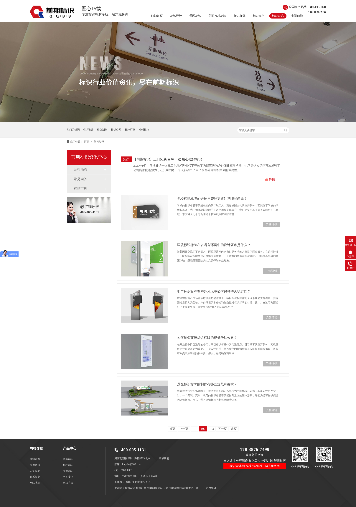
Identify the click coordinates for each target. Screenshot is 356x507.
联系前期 (35, 477)
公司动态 (80, 169)
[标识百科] (52, 12)
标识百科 (80, 189)
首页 (87, 141)
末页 (234, 428)
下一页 (222, 428)
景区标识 (195, 15)
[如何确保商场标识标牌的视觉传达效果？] (144, 351)
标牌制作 (102, 129)
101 (194, 428)
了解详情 (271, 224)
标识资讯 (278, 15)
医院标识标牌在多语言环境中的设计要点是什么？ (213, 245)
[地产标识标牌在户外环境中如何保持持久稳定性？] (144, 305)
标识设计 (176, 15)
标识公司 (116, 129)
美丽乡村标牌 (217, 15)
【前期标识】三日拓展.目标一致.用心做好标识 (167, 159)
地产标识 (68, 465)
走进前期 (297, 15)
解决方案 (68, 482)
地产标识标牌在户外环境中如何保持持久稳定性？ (213, 291)
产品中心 (69, 448)
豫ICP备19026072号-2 (138, 482)
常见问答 (80, 179)
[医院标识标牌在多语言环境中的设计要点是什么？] (144, 258)
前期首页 (157, 15)
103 (211, 428)
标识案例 (259, 15)
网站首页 (35, 459)
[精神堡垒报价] (178, 121)
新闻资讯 (99, 141)
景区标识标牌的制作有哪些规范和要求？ (207, 384)
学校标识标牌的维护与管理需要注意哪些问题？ (212, 199)
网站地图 (35, 482)
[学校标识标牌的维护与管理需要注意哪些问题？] (144, 212)
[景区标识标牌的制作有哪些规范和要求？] (144, 398)
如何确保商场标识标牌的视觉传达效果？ (207, 338)
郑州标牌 (144, 129)
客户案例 (68, 477)
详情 (272, 179)
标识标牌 (239, 15)
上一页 (183, 428)
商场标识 (68, 459)
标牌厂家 (130, 129)
